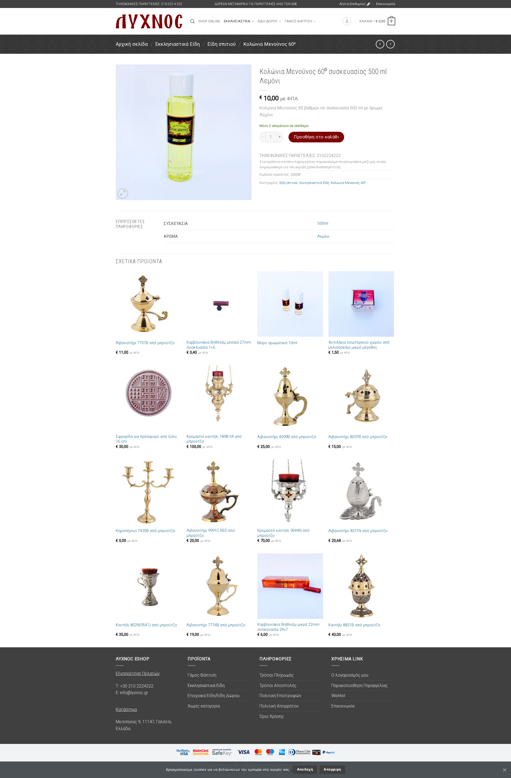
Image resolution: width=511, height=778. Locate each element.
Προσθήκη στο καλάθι (316, 136)
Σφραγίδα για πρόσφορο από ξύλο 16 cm (146, 439)
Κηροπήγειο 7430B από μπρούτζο (145, 531)
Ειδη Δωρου (268, 21)
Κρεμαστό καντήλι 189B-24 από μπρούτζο (214, 439)
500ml (323, 223)
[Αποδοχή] (504, 769)
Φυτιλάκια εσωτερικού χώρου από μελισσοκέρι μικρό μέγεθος (359, 345)
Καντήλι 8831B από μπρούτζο (354, 625)
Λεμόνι (323, 236)
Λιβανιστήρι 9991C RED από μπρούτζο (211, 533)
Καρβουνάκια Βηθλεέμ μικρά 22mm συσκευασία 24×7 (288, 627)
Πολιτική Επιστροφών (280, 695)
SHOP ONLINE (209, 21)
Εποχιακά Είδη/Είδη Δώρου (214, 695)
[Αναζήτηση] (192, 21)
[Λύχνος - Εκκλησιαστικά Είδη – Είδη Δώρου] (149, 21)
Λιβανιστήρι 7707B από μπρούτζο (145, 343)
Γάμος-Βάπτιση (202, 675)
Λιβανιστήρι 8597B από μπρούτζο (357, 437)
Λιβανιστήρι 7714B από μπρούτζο (216, 625)
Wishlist (338, 695)
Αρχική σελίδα (132, 44)
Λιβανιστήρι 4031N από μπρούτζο (358, 531)
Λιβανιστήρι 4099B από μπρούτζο (286, 437)
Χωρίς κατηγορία (204, 706)
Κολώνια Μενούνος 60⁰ (269, 44)
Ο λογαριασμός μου (349, 675)
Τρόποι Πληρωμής (276, 675)
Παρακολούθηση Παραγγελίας (359, 685)
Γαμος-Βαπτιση (298, 21)
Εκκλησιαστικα (237, 21)
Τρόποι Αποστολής (277, 685)
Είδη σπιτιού (221, 44)
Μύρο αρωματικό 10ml (277, 343)
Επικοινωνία (385, 4)
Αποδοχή (305, 769)
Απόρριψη (332, 769)
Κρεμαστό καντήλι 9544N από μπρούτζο (283, 533)
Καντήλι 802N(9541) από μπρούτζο (146, 625)
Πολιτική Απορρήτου (279, 706)
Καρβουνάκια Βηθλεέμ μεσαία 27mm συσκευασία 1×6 (219, 345)
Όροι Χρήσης (271, 716)
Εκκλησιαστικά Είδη (177, 44)
